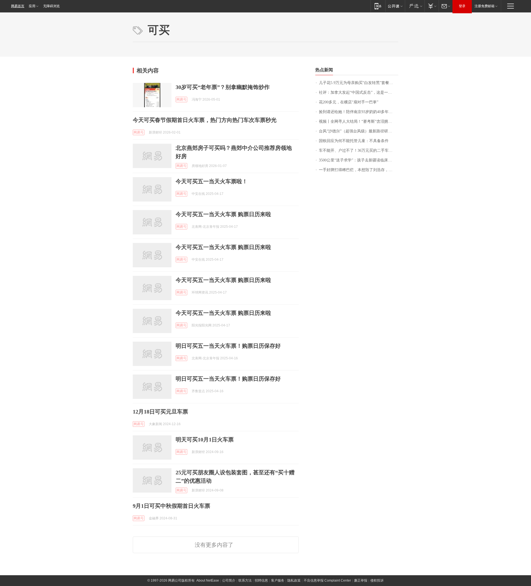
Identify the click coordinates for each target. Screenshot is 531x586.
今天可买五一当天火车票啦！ (212, 181)
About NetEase (207, 580)
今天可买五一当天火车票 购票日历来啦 (223, 214)
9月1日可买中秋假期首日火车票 (171, 506)
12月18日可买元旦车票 (160, 412)
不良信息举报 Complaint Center (327, 580)
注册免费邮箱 (484, 6)
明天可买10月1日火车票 (205, 439)
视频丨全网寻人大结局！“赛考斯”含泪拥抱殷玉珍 (358, 121)
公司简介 (228, 580)
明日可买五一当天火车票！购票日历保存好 (228, 346)
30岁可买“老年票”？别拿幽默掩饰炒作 (223, 87)
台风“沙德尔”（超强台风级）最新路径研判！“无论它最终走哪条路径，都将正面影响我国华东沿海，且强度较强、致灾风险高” (358, 131)
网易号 (181, 99)
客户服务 (277, 580)
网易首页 (17, 6)
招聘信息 (261, 580)
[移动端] (378, 6)
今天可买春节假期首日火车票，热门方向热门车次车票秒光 (205, 120)
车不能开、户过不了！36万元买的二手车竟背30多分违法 (358, 150)
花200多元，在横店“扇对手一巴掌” (348, 102)
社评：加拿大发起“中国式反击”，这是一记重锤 (358, 92)
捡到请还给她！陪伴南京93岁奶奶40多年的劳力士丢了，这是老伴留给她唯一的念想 (358, 112)
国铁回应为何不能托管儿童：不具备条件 (354, 141)
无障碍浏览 (51, 6)
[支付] (432, 6)
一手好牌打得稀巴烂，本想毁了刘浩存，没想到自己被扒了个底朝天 (358, 170)
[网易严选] (415, 6)
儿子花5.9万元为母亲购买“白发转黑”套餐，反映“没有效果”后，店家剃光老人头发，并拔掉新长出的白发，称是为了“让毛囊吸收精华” (358, 83)
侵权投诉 (377, 580)
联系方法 (245, 580)
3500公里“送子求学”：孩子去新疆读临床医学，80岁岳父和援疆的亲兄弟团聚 (358, 160)
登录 (462, 6)
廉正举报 (360, 580)
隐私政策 (294, 580)
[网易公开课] (395, 6)
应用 (32, 6)
